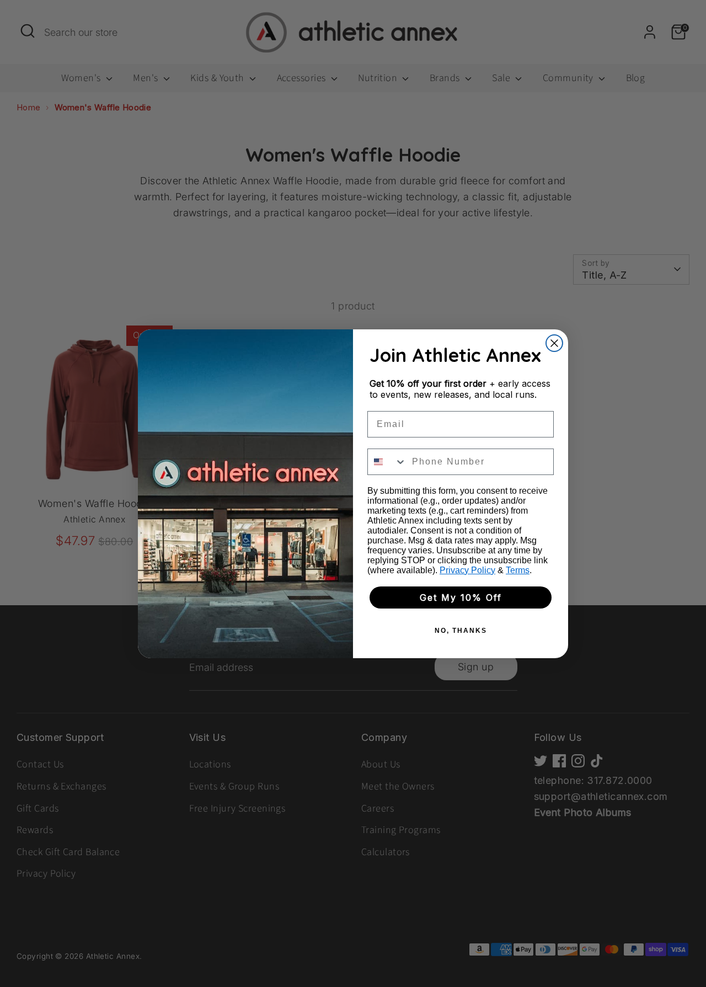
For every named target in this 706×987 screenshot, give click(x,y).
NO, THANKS (461, 630)
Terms (518, 570)
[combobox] (387, 461)
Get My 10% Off (461, 597)
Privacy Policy (467, 570)
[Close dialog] (554, 343)
